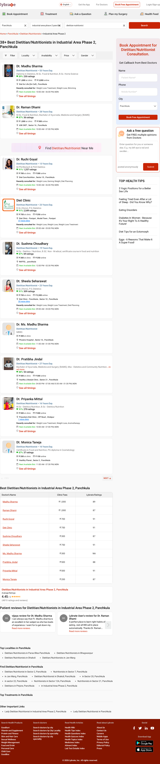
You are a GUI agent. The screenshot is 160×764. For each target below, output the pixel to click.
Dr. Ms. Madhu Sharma (32, 324)
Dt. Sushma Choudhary (32, 244)
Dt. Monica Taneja (28, 442)
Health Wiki (70, 727)
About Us (101, 727)
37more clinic (24, 221)
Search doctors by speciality (45, 733)
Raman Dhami (9, 510)
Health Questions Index (75, 733)
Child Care (5, 751)
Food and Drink (8, 745)
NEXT (106, 478)
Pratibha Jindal (10, 562)
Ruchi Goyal (8, 519)
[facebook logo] (134, 729)
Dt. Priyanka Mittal (29, 399)
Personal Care (7, 748)
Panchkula (13, 33)
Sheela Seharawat (11, 545)
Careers (100, 733)
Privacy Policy (103, 742)
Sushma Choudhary (12, 536)
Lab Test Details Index (75, 748)
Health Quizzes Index (74, 736)
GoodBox (5, 754)
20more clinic (24, 301)
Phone (122, 84)
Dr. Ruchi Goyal (26, 159)
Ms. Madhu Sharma (12, 553)
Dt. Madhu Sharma (29, 66)
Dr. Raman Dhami (28, 107)
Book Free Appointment (127, 4)
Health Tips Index (72, 730)
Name (122, 70)
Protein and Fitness (9, 733)
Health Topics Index (73, 739)
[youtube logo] (152, 729)
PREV (6, 478)
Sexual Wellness (8, 739)
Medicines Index (72, 742)
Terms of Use (103, 739)
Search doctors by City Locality (46, 730)
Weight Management (10, 742)
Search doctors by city (43, 727)
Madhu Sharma (10, 501)
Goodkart (5, 727)
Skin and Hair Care (9, 736)
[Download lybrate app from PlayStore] (144, 745)
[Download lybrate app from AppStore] (144, 752)
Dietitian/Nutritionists (30, 33)
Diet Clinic (23, 200)
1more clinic (23, 419)
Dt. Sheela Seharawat (31, 281)
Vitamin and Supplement (12, 730)
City (121, 98)
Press (99, 748)
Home (3, 33)
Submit (150, 167)
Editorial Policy (103, 745)
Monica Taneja (10, 579)
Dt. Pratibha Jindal (29, 359)
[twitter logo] (140, 729)
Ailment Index (71, 745)
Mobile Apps (102, 736)
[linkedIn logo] (146, 729)
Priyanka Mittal (10, 570)
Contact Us (101, 730)
